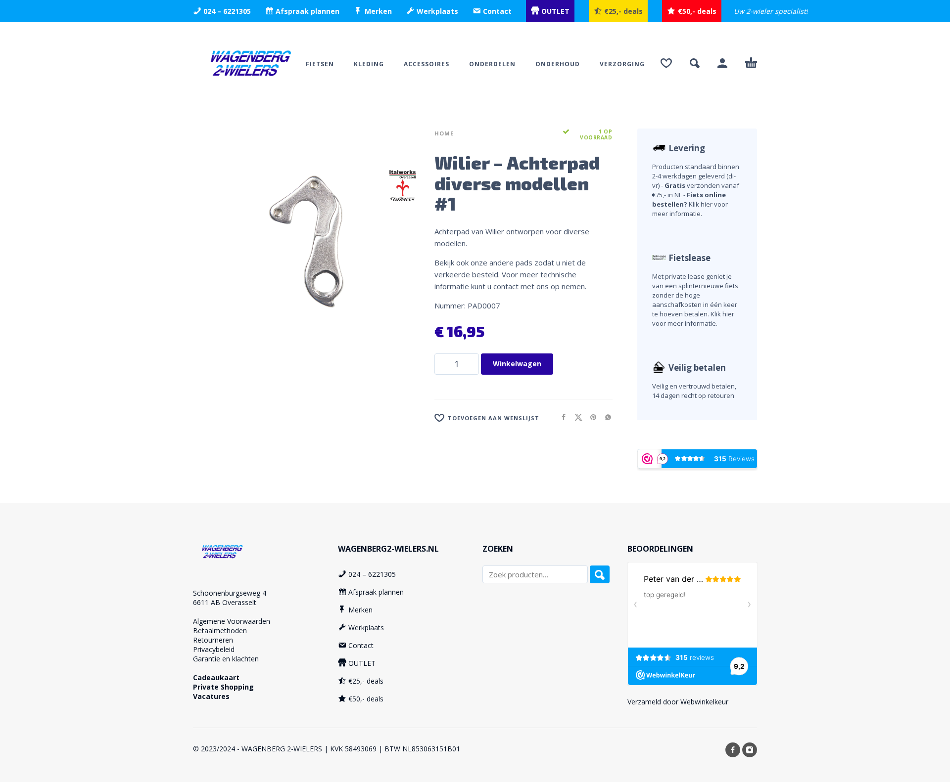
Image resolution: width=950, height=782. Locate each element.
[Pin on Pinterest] (590, 417)
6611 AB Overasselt (224, 602)
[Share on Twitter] (575, 417)
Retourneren (213, 640)
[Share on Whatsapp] (605, 417)
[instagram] (749, 749)
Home (444, 133)
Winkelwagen (517, 363)
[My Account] (722, 63)
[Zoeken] (600, 574)
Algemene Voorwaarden (231, 621)
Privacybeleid (214, 649)
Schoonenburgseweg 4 (229, 593)
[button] (695, 63)
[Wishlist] (666, 63)
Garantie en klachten (226, 658)
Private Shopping (223, 687)
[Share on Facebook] (560, 417)
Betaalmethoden (220, 630)
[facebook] (732, 749)
